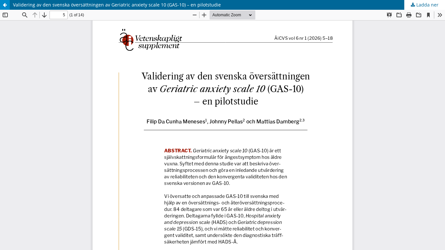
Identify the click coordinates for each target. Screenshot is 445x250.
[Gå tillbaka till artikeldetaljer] (5, 5)
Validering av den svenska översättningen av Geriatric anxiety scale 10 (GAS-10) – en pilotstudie (117, 5)
